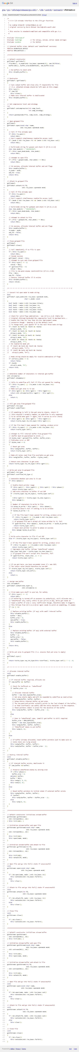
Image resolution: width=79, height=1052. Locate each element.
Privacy (18, 1049)
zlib (41, 10)
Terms (24, 1049)
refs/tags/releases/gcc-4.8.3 (24, 10)
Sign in (75, 3)
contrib (48, 10)
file (44, 15)
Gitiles (12, 1049)
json (75, 1049)
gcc (8, 10)
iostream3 (58, 10)
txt (70, 1049)
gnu (3, 10)
